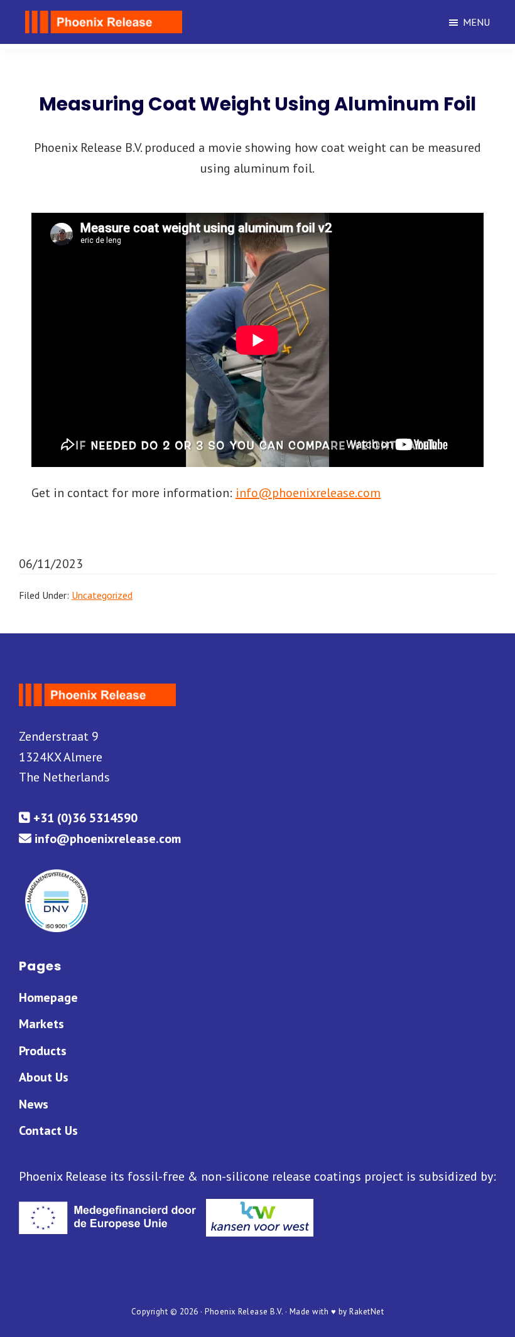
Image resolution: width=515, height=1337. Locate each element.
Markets (41, 1024)
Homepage (48, 997)
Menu (476, 22)
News (33, 1104)
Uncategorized (102, 595)
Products (43, 1051)
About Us (43, 1077)
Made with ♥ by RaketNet (337, 1311)
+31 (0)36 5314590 (84, 818)
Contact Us (48, 1130)
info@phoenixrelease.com (308, 493)
